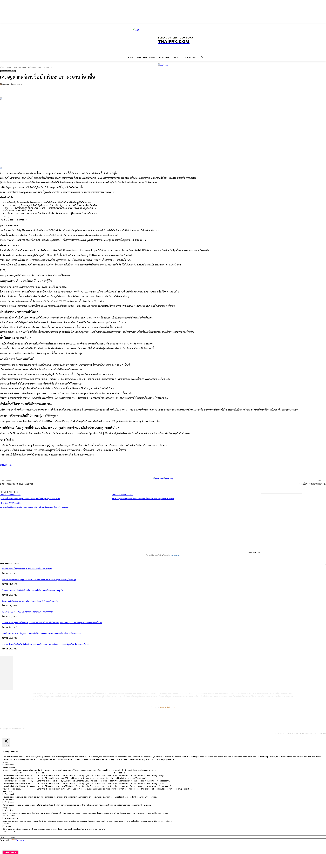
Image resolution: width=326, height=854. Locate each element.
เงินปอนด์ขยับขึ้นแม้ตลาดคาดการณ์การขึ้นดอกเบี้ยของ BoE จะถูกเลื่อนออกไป (30, 601)
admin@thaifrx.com (167, 707)
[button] (202, 57)
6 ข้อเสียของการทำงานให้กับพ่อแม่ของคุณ (16, 484)
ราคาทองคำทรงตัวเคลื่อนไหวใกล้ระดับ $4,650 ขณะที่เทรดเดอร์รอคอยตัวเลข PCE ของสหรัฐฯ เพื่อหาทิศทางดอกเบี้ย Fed (46, 644)
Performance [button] (8, 799)
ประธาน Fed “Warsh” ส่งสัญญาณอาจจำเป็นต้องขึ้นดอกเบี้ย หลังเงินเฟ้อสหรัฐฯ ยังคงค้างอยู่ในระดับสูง (39, 579)
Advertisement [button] (9, 815)
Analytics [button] (6, 807)
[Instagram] (9, 713)
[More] (69, 470)
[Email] (51, 90)
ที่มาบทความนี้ (6, 464)
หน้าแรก (2, 67)
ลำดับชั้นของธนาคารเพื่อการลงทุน (313, 484)
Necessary (9, 764)
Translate (20, 840)
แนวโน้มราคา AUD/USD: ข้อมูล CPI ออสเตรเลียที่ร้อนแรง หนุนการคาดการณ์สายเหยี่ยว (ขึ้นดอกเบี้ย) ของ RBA (41, 633)
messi (7, 84)
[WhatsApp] (42, 90)
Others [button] (6, 823)
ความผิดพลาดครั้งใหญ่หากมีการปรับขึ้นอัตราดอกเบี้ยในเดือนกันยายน (27, 569)
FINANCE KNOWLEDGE (14, 67)
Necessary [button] (7, 762)
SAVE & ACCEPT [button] (10, 831)
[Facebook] (23, 90)
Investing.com (175, 555)
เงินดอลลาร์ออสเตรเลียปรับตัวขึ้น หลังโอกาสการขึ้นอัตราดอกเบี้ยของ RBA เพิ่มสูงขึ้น (32, 590)
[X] (32, 90)
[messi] (1, 84)
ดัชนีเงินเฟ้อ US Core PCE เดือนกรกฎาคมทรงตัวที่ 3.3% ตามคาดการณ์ (27, 612)
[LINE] (60, 90)
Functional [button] (7, 791)
